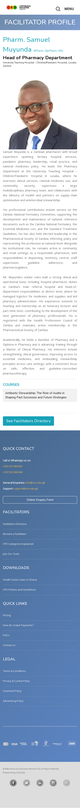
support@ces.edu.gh (26, 488)
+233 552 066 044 (12, 472)
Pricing (7, 615)
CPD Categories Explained (18, 544)
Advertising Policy (13, 701)
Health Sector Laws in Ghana (20, 579)
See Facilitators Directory (28, 421)
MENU (69, 9)
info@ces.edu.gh (35, 482)
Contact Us (9, 645)
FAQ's (6, 635)
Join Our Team (11, 554)
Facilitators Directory (15, 524)
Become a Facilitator (14, 534)
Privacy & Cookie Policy (16, 681)
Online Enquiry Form (40, 500)
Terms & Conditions (14, 671)
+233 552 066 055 (12, 466)
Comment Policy (12, 691)
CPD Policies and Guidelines (19, 589)
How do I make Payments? (18, 625)
